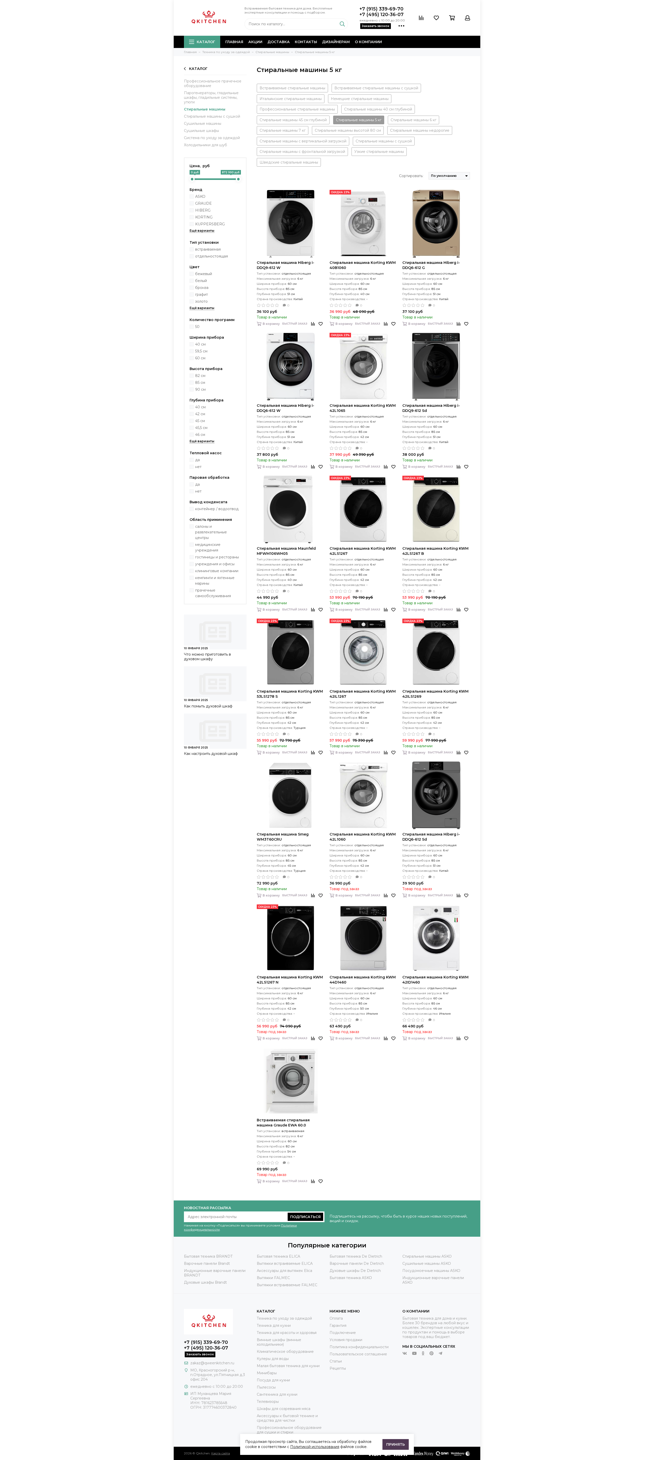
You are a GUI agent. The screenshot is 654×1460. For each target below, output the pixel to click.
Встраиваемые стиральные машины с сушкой (376, 88)
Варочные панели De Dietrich (357, 1263)
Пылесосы (266, 1387)
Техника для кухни (274, 1325)
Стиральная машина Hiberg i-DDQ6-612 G (431, 265)
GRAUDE (203, 203)
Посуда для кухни (273, 1380)
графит (201, 294)
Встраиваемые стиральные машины (292, 88)
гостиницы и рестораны (217, 557)
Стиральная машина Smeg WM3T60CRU (283, 837)
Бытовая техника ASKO (351, 1277)
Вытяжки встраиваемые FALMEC (287, 1285)
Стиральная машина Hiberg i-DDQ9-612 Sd (431, 408)
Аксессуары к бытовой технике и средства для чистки (287, 1418)
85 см (200, 382)
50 (197, 326)
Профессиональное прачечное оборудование (212, 83)
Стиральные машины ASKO (427, 1256)
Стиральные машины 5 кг (358, 120)
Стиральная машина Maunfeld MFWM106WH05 (286, 551)
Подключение (343, 1332)
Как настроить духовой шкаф (211, 753)
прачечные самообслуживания (213, 593)
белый (201, 280)
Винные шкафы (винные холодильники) (279, 1342)
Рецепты (338, 1368)
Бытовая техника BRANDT (208, 1256)
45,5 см (201, 427)
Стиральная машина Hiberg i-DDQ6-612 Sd (431, 837)
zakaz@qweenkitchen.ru (212, 1363)
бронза (201, 287)
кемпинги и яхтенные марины (215, 580)
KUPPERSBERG (210, 224)
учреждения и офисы (215, 564)
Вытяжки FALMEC (273, 1277)
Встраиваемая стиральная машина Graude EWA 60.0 (283, 1122)
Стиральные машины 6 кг (413, 120)
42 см (200, 414)
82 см (200, 375)
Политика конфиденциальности (359, 1347)
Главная (234, 42)
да (197, 460)
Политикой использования (314, 1446)
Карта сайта (220, 1453)
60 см (200, 358)
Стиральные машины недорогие (419, 130)
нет (198, 466)
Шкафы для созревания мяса (283, 1408)
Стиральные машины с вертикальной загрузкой (303, 141)
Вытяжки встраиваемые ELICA (285, 1263)
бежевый (203, 274)
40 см (200, 344)
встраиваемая (208, 249)
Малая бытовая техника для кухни (288, 1366)
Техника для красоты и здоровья (287, 1332)
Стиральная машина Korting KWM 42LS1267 (363, 551)
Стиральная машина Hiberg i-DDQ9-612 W (285, 265)
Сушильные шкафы (201, 130)
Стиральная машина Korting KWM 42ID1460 (435, 980)
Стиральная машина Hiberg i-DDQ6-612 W (285, 408)
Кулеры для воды (273, 1358)
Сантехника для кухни (277, 1394)
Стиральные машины (204, 109)
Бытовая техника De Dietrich (356, 1256)
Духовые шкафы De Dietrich (355, 1270)
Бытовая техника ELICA (278, 1256)
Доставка (278, 42)
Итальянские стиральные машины (291, 98)
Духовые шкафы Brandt (205, 1282)
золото (201, 301)
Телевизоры (268, 1401)
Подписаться (305, 1216)
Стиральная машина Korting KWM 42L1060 (363, 837)
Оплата (336, 1318)
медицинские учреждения (207, 547)
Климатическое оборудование (285, 1351)
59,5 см (201, 351)
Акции (255, 42)
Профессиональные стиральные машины (297, 109)
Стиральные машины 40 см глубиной (378, 109)
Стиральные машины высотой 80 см (348, 130)
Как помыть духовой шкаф (208, 706)
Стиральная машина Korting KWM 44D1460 (363, 980)
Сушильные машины (202, 123)
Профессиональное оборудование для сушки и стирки (289, 1429)
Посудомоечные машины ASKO (431, 1270)
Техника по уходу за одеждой (284, 1318)
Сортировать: (411, 176)
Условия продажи (346, 1340)
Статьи (336, 1361)
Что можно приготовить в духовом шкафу (207, 656)
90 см (200, 389)
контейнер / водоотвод (217, 509)
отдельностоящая (211, 256)
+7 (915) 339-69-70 (381, 9)
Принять (395, 1444)
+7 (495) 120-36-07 (381, 14)
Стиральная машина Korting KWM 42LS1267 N (290, 980)
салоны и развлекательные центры (211, 532)
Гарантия (338, 1325)
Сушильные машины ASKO (426, 1263)
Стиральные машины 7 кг (283, 130)
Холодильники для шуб (205, 145)
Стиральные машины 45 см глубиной (293, 120)
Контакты (306, 42)
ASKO (200, 196)
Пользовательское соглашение (358, 1354)
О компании (368, 42)
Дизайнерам (336, 42)
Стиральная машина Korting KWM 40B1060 (363, 265)
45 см (200, 421)
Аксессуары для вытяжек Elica (284, 1270)
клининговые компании (216, 571)
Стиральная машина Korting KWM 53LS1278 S (290, 694)
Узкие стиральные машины (379, 151)
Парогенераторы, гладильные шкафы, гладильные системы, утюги (211, 97)
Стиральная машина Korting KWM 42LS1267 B (435, 551)
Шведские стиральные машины (289, 162)
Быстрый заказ (294, 323)
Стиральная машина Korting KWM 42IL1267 (363, 694)
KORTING (204, 217)
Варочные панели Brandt (207, 1263)
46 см (200, 434)
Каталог (206, 42)
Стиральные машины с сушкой (212, 116)
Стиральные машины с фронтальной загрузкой (302, 151)
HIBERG (203, 210)
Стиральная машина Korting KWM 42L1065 (363, 408)
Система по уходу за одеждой (212, 138)
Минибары (267, 1373)
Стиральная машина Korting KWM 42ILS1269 (435, 694)
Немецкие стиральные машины (360, 98)
